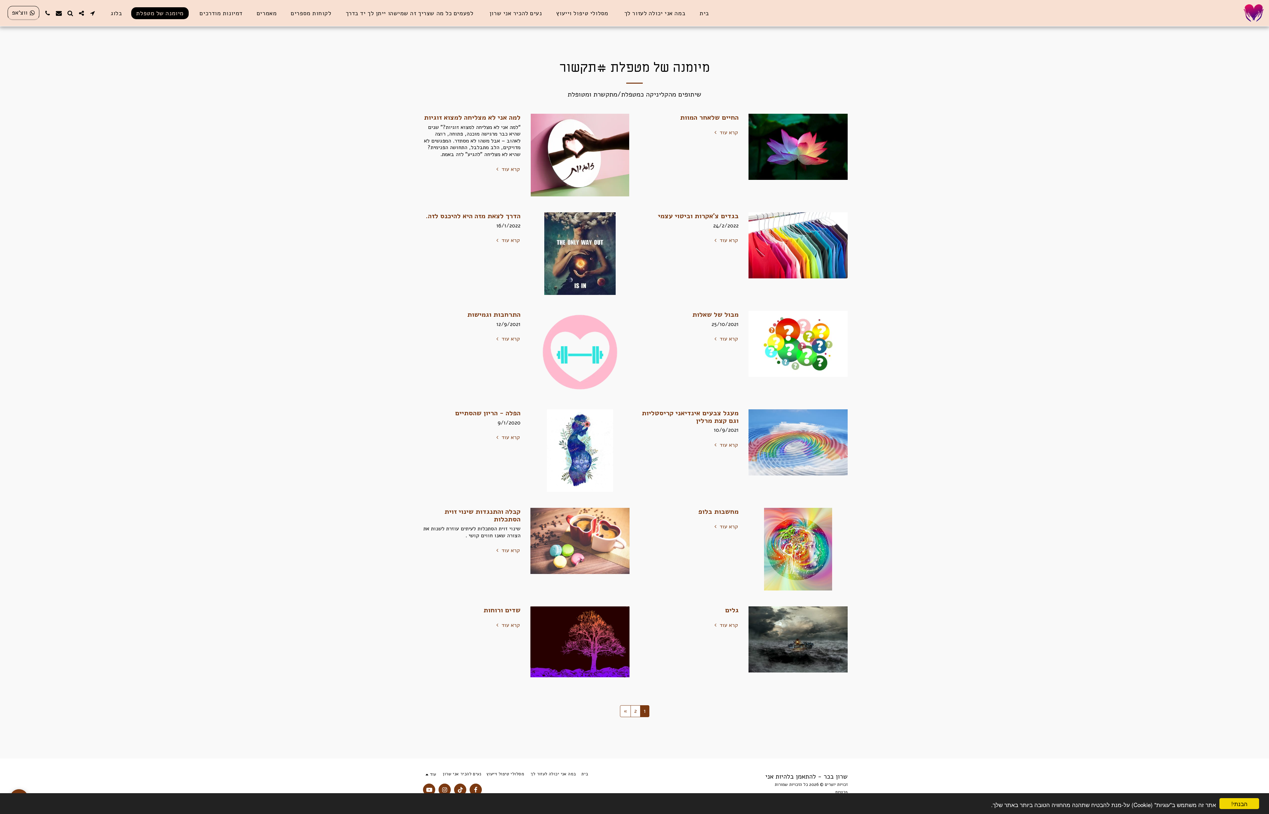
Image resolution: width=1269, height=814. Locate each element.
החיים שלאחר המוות (709, 117)
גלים (732, 610)
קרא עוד (728, 132)
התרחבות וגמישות (493, 314)
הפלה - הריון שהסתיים (487, 413)
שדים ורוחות (501, 610)
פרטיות (841, 792)
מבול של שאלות (715, 314)
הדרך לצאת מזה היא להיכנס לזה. (473, 216)
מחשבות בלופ (718, 511)
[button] (92, 13)
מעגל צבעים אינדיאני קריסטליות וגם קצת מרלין (690, 416)
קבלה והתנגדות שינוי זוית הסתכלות (482, 515)
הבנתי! (1239, 803)
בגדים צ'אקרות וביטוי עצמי (698, 216)
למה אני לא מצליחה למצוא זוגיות (472, 117)
